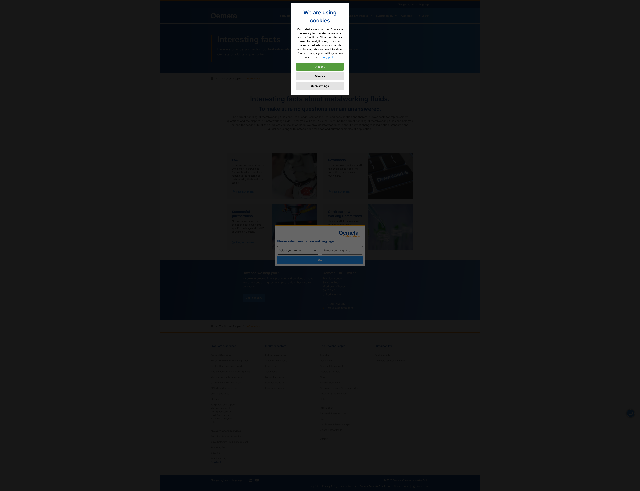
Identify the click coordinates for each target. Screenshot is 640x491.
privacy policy (327, 57)
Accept (320, 66)
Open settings (320, 86)
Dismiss (320, 76)
